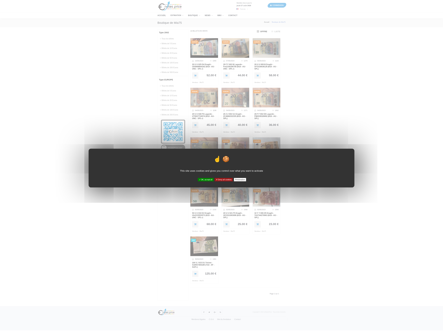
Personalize (240, 180)
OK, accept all (206, 180)
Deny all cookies (224, 180)
